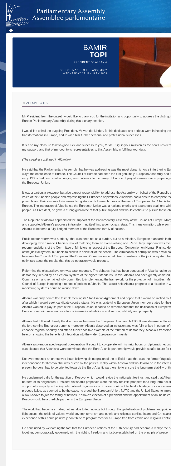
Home (11, 30)
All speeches (37, 103)
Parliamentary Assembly (56, 15)
